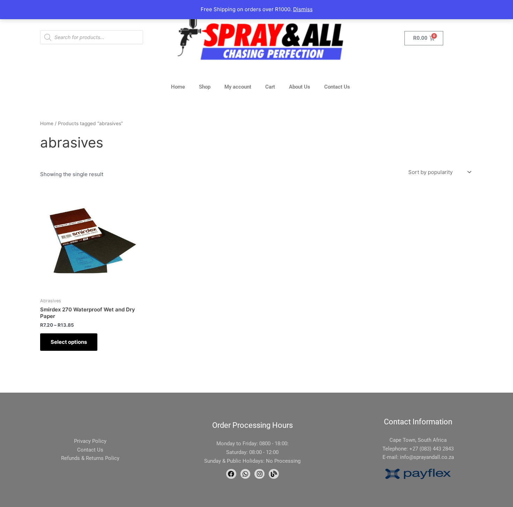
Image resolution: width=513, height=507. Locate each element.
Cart (270, 87)
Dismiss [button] (303, 9)
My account (237, 87)
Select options (69, 342)
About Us (299, 87)
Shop (204, 87)
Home (178, 87)
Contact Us (337, 87)
